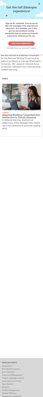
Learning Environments (11, 381)
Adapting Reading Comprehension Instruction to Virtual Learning (21, 116)
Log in (33, 48)
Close (39, 4)
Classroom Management (12, 375)
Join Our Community (21, 43)
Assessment (7, 366)
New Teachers (8, 384)
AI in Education (8, 372)
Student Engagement (11, 390)
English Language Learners (13, 378)
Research (6, 387)
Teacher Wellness (9, 393)
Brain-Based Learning (11, 369)
